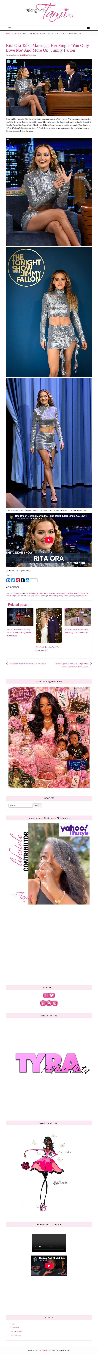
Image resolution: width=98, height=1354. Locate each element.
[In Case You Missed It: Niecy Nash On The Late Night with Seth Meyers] (20, 617)
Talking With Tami (48, 1350)
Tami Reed (32, 55)
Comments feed (16, 1331)
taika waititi (35, 596)
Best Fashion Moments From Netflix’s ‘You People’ (28, 664)
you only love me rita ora (78, 596)
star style (27, 596)
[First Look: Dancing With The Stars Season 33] (49, 625)
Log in (13, 1324)
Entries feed (15, 1328)
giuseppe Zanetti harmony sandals (61, 593)
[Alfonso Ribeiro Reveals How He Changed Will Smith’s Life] (78, 617)
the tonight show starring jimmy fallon (54, 596)
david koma (44, 593)
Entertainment (16, 33)
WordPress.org (16, 1335)
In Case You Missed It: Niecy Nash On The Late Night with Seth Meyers (19, 633)
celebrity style (33, 593)
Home (8, 33)
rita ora (20, 596)
